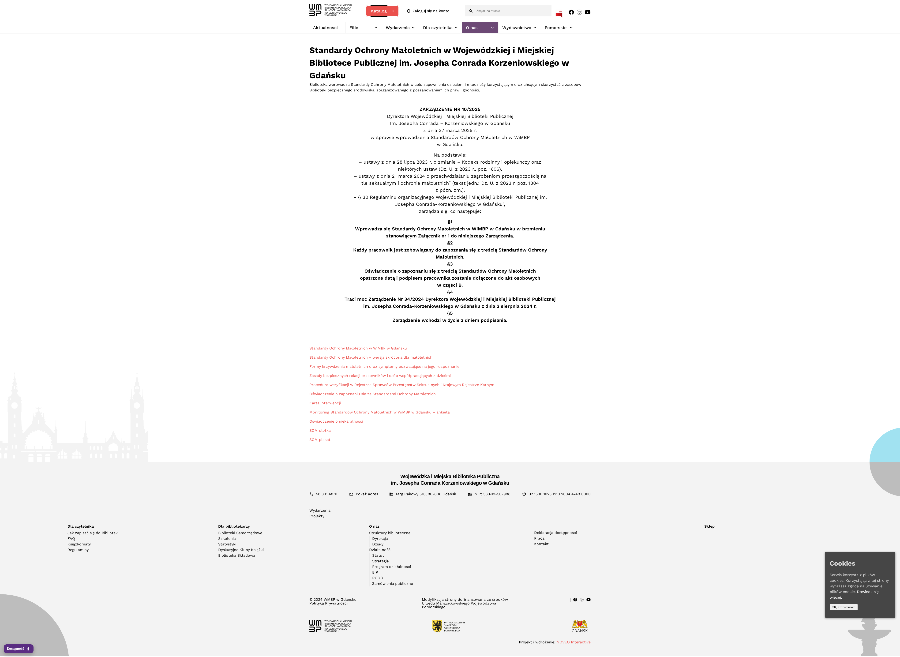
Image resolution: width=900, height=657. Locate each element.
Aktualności (325, 27)
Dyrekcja (380, 538)
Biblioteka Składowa (236, 555)
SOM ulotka (320, 430)
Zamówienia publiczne (392, 583)
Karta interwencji (325, 403)
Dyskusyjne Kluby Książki (241, 550)
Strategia (380, 561)
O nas (472, 27)
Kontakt (541, 544)
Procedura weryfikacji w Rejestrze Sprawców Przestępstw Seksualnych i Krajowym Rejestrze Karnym (401, 385)
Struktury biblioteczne (389, 533)
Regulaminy (78, 550)
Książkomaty (79, 544)
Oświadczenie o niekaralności (336, 421)
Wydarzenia (398, 27)
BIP (375, 572)
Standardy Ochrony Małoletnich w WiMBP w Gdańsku (358, 348)
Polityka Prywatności (328, 603)
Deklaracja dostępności (555, 532)
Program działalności (391, 566)
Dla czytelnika (438, 27)
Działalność (379, 550)
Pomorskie (555, 27)
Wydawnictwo (516, 27)
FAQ (71, 538)
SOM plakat (319, 439)
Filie (353, 27)
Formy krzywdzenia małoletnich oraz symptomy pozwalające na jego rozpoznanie (384, 366)
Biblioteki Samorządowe (240, 533)
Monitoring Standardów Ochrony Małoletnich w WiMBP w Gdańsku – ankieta (379, 412)
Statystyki (227, 544)
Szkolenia (227, 538)
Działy (377, 544)
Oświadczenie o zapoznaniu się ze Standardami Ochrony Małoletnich (372, 394)
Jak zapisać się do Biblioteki (93, 533)
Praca (539, 538)
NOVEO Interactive (574, 642)
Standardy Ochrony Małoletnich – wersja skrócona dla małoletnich (370, 357)
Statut (378, 555)
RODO (377, 578)
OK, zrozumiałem (843, 607)
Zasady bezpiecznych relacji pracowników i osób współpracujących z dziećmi (380, 375)
